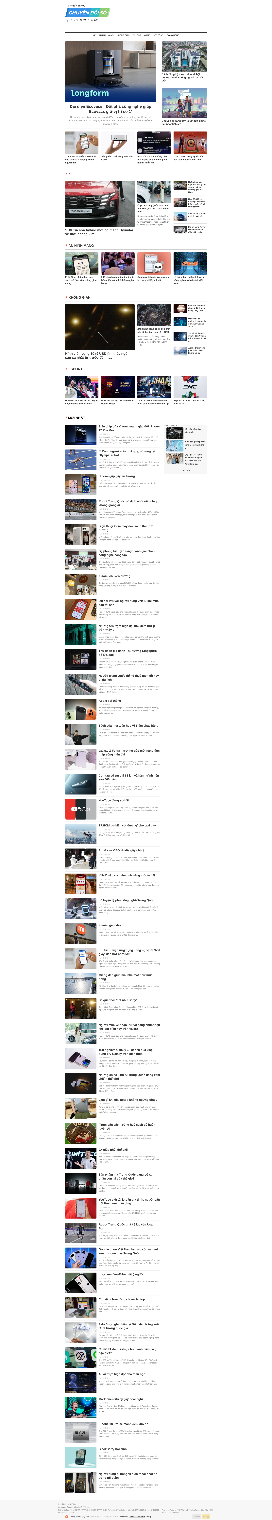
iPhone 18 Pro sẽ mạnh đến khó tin (123, 1424)
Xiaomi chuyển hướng (114, 576)
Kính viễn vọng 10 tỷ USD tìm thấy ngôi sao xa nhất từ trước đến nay (96, 355)
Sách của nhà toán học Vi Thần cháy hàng (128, 725)
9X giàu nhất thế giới (113, 1149)
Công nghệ (173, 35)
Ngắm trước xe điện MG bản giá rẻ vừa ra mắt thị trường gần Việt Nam (197, 187)
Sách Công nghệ (170, 425)
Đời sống (158, 35)
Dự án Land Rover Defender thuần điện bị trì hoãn (196, 229)
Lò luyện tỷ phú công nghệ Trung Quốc (126, 900)
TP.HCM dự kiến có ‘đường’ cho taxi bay (127, 825)
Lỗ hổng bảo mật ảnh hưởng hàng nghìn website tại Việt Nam (189, 280)
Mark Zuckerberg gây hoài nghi (121, 1399)
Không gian (123, 35)
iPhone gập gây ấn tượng (117, 476)
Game (147, 35)
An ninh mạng (106, 35)
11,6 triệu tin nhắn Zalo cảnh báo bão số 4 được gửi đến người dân (80, 159)
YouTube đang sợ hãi (114, 800)
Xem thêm (185, 471)
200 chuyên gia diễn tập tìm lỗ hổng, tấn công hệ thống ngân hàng (117, 280)
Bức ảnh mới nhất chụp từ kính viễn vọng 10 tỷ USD (196, 308)
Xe (94, 35)
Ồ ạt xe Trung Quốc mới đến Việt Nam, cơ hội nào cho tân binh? (153, 208)
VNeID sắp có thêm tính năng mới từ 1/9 (127, 875)
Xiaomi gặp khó (110, 925)
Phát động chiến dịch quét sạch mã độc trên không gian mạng (80, 280)
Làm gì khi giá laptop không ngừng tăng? (128, 1099)
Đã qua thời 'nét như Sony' (118, 1000)
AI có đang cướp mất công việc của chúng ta (195, 445)
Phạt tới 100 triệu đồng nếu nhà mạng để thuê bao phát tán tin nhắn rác (152, 159)
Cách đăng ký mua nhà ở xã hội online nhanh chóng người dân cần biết (183, 77)
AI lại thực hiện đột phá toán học (122, 1374)
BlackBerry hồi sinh (113, 1449)
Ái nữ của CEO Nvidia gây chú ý (121, 850)
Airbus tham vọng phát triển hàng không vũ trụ (196, 350)
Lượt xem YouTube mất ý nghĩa (121, 1274)
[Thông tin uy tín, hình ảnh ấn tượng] (87, 21)
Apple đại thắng (110, 700)
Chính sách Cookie (137, 1516)
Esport (137, 35)
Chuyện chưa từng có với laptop (122, 1299)
